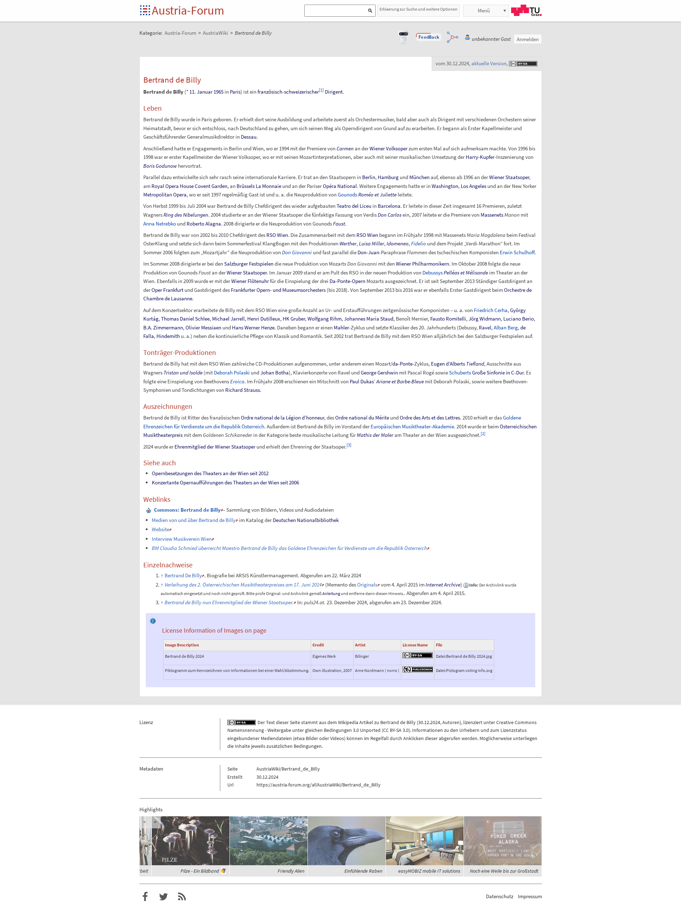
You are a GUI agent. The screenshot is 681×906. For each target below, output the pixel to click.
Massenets (492, 214)
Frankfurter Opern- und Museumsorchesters (278, 290)
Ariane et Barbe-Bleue (400, 381)
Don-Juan (368, 252)
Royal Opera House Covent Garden (189, 186)
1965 (218, 91)
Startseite (145, 11)
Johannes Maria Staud (368, 318)
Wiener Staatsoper (509, 177)
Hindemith (168, 336)
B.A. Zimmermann (163, 327)
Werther (347, 243)
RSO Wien (277, 235)
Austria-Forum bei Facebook (145, 896)
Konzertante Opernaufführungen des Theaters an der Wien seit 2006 (225, 482)
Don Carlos (390, 214)
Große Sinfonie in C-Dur (498, 372)
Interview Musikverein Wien (182, 538)
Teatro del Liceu (354, 205)
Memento (337, 584)
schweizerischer (301, 91)
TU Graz (526, 10)
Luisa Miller (371, 243)
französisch (270, 91)
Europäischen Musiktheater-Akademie (412, 426)
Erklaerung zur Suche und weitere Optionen (419, 9)
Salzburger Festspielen (248, 263)
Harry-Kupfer (480, 157)
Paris (235, 91)
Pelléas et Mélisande (466, 272)
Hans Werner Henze (253, 327)
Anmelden (528, 39)
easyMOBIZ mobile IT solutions (429, 871)
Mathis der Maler (375, 435)
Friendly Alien (291, 871)
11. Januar (200, 91)
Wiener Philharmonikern (422, 263)
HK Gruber (294, 318)
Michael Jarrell (228, 318)
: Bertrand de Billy (187, 509)
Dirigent (334, 91)
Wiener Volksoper (389, 148)
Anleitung (331, 593)
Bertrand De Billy (183, 575)
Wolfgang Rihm (325, 318)
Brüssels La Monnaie (259, 186)
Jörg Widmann (485, 318)
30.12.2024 (429, 722)
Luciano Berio (518, 318)
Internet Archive (443, 584)
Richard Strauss (242, 390)
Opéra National (340, 186)
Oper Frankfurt (167, 290)
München (419, 177)
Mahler (341, 327)
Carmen (345, 148)
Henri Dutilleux (263, 318)
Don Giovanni (297, 252)
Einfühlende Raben (363, 871)
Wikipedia (348, 722)
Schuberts (460, 372)
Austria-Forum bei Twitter (163, 896)
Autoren (451, 722)
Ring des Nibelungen (186, 214)
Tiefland (475, 363)
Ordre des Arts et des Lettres (430, 417)
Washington (445, 186)
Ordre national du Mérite (362, 417)
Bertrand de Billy (398, 722)
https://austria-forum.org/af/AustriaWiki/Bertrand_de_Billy (318, 785)
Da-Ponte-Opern (347, 281)
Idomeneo (398, 243)
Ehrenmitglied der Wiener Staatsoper (215, 446)
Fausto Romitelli (448, 318)
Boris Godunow (160, 165)
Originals (367, 584)
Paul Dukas (362, 381)
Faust (339, 223)
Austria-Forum (188, 10)
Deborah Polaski (232, 372)
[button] (428, 37)
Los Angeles (473, 186)
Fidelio (418, 243)
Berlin (368, 177)
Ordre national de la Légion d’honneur (282, 417)
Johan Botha (274, 372)
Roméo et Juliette (377, 194)
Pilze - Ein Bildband (200, 871)
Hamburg (388, 177)
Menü (484, 10)
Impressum (530, 896)
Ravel (485, 327)
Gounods (347, 194)
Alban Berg (506, 327)
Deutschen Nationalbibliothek (306, 520)
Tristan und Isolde (183, 372)
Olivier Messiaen (203, 327)
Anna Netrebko (159, 223)
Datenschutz (499, 896)
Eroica (237, 381)
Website (160, 529)
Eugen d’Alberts (448, 363)
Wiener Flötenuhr (250, 281)
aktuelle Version (488, 63)
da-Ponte (402, 363)
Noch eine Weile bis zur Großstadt (504, 871)
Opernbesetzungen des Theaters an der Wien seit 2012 (210, 473)
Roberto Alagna (204, 223)
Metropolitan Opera (165, 194)
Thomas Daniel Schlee (185, 318)
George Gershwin (379, 372)
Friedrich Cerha (491, 310)
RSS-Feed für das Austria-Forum (182, 896)
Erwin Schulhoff (517, 252)
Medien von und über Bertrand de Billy (194, 520)
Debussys (432, 272)
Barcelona (389, 205)
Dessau (248, 136)
